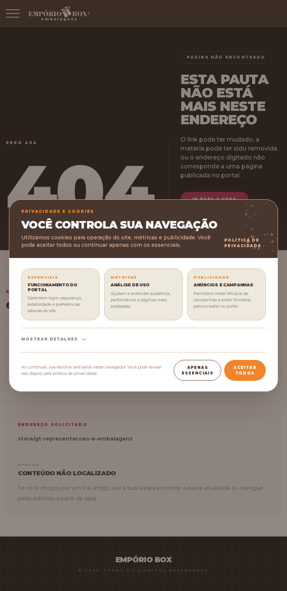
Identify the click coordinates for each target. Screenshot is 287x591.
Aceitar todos (245, 370)
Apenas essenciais (197, 370)
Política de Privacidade (242, 243)
